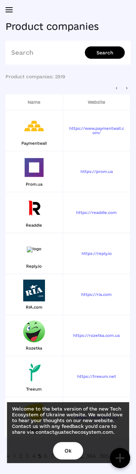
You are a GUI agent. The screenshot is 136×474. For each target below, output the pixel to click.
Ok (68, 451)
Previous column (117, 88)
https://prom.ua (97, 171)
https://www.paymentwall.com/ (96, 130)
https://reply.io (97, 253)
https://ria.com (96, 294)
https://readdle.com (96, 212)
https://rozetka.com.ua (96, 335)
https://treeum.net (96, 376)
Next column (127, 88)
